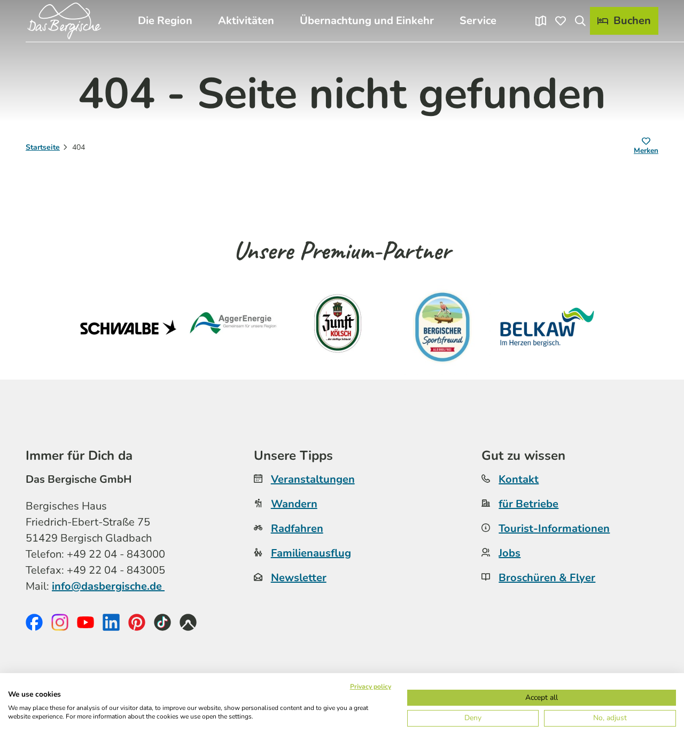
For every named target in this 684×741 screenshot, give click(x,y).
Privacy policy (370, 686)
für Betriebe (528, 504)
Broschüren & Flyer (547, 577)
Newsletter (299, 577)
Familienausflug (311, 553)
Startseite (43, 147)
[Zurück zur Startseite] (64, 21)
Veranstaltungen (313, 479)
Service (478, 20)
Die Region (165, 20)
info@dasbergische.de (108, 586)
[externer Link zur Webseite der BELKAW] (547, 327)
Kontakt (519, 479)
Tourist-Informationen (554, 528)
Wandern (294, 504)
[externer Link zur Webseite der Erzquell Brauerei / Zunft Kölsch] (337, 327)
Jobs (509, 553)
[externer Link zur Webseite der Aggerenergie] (233, 327)
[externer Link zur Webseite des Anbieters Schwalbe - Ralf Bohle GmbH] (128, 327)
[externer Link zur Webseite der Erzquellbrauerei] (442, 327)
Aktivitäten (246, 20)
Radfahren (297, 528)
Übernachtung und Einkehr (367, 20)
